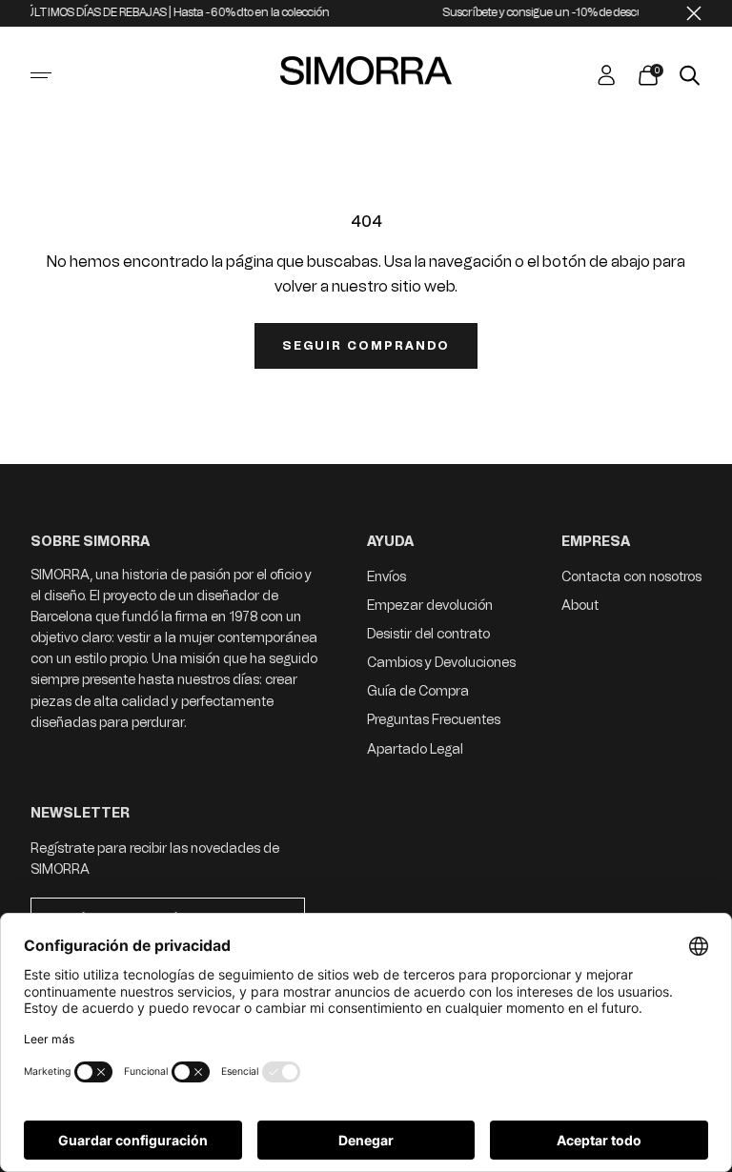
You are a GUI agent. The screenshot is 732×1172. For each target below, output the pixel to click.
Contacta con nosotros (631, 577)
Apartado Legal (415, 749)
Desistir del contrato (428, 634)
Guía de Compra (418, 691)
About (580, 605)
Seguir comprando (366, 346)
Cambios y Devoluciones (441, 663)
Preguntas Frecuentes (433, 720)
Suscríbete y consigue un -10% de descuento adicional (566, 12)
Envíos (386, 577)
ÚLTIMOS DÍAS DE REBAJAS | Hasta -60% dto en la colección (164, 12)
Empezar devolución (430, 605)
